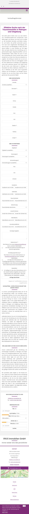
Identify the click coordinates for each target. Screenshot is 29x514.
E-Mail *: (14, 138)
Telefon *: (14, 125)
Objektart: (14, 148)
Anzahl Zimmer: (14, 211)
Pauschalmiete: (14, 198)
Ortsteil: (14, 179)
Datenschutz (14, 492)
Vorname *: (14, 88)
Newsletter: (14, 268)
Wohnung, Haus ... (14, 416)
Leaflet (11, 477)
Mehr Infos (5, 512)
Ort (14, 408)
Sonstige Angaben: (14, 231)
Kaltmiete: (14, 191)
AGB (14, 489)
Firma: (14, 101)
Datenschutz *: (14, 242)
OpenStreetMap (20, 477)
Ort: (14, 119)
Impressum (14, 485)
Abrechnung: (14, 205)
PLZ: (14, 113)
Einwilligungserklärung (10, 256)
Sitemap (14, 496)
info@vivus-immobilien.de (15, 3)
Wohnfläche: (14, 217)
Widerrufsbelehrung (14, 499)
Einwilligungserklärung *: (14, 252)
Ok (24, 506)
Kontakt (14, 481)
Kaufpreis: (14, 185)
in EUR (14, 423)
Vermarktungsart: (14, 160)
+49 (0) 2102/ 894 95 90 (15, 1)
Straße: (14, 107)
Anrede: (14, 82)
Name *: (14, 94)
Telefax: (14, 131)
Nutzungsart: (14, 154)
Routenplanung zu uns (15, 468)
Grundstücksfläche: (14, 224)
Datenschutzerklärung (20, 244)
